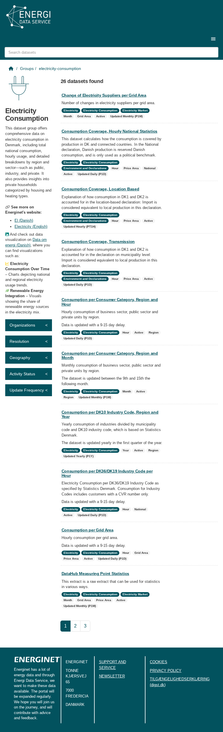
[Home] (12, 68)
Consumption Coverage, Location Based (100, 189)
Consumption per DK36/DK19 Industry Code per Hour (107, 473)
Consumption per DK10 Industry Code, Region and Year (110, 414)
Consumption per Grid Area (88, 530)
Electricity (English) (31, 226)
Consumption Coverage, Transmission (98, 241)
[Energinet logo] (37, 661)
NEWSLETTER (112, 676)
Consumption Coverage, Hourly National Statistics (110, 131)
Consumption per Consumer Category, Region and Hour (110, 301)
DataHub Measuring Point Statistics (95, 573)
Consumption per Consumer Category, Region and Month (110, 355)
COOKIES (158, 662)
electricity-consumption (60, 68)
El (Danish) (24, 220)
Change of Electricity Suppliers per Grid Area (104, 95)
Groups (27, 68)
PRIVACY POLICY (165, 670)
